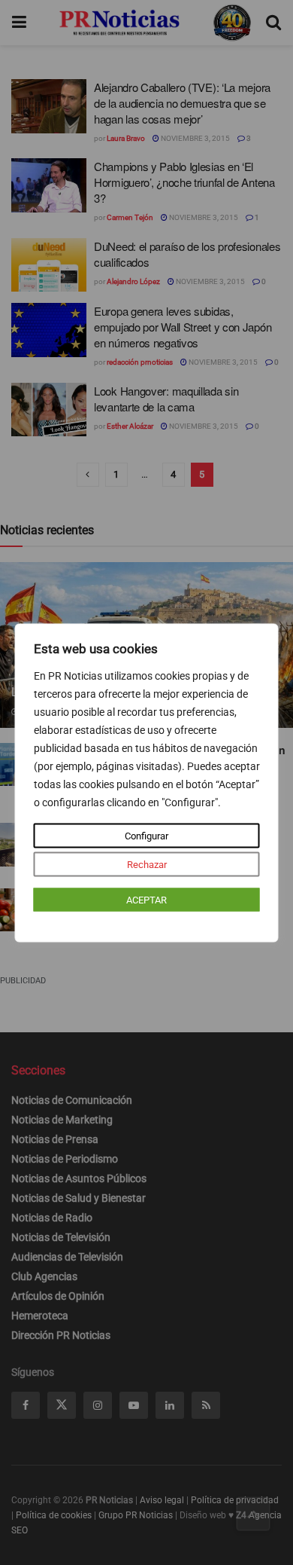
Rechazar (147, 864)
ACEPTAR (146, 899)
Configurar (146, 835)
